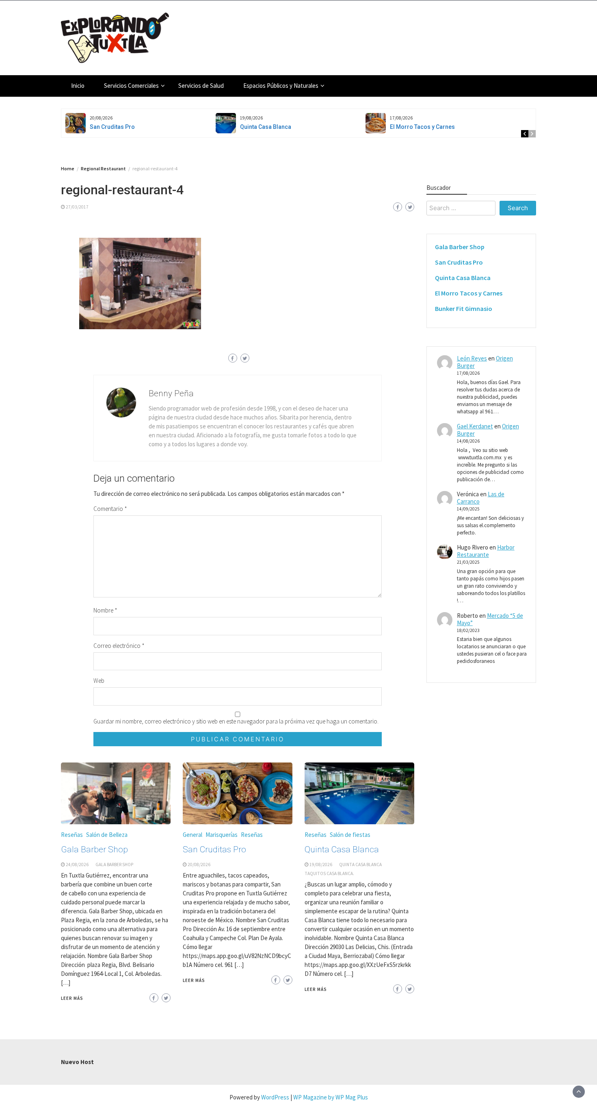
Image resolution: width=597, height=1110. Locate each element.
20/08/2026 (199, 864)
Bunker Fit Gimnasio (463, 309)
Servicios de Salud (201, 85)
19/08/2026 (320, 864)
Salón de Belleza (107, 834)
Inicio (77, 85)
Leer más (72, 998)
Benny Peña (171, 393)
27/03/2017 (77, 207)
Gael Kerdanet (475, 426)
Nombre (105, 610)
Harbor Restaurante (486, 551)
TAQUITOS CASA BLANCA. (329, 873)
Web (98, 680)
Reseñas (72, 834)
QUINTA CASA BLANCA (360, 864)
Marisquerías (221, 834)
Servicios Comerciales (131, 85)
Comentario (110, 509)
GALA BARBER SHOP (114, 864)
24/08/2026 (77, 864)
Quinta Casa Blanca (265, 127)
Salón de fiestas (350, 834)
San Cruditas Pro (112, 127)
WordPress (275, 1097)
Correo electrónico (119, 645)
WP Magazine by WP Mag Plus (330, 1097)
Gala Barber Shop (94, 849)
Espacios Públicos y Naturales (280, 85)
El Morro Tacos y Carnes (422, 127)
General (192, 834)
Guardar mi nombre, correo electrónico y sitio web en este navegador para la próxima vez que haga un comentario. (236, 721)
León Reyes (472, 359)
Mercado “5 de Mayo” (490, 619)
